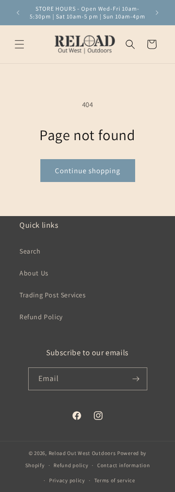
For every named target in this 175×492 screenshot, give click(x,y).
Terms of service (114, 480)
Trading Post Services (52, 295)
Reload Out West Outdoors (82, 453)
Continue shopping (88, 170)
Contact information (123, 465)
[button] (19, 44)
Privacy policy (67, 480)
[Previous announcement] (18, 12)
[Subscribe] (136, 378)
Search (30, 251)
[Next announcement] (157, 12)
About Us (34, 273)
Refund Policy (41, 316)
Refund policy (70, 465)
